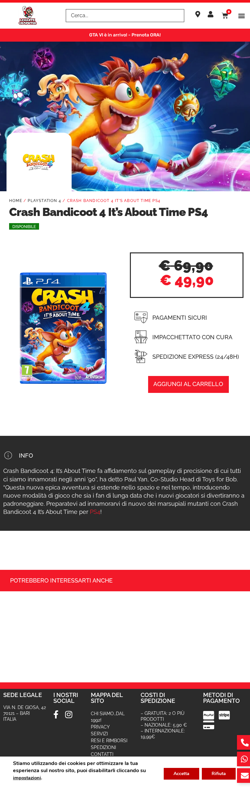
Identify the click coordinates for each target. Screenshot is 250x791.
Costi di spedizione (158, 697)
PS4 (95, 511)
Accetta (181, 774)
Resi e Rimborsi (109, 740)
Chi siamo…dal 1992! (108, 717)
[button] (241, 15)
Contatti (102, 754)
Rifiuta (219, 774)
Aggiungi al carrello (188, 384)
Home (15, 200)
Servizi (99, 733)
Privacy (100, 727)
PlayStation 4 (44, 200)
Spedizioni (103, 747)
